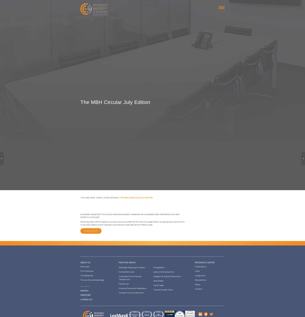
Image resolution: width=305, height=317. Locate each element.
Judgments (200, 275)
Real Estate (158, 281)
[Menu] (221, 7)
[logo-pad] (93, 7)
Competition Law (126, 272)
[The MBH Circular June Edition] (2, 158)
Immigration (158, 267)
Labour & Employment (163, 272)
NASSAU (84, 291)
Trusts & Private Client (163, 290)
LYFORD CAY (86, 300)
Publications (200, 266)
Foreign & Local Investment (131, 293)
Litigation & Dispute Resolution (167, 276)
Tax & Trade (158, 285)
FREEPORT (85, 295)
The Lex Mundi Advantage (92, 280)
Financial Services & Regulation (133, 288)
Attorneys (84, 266)
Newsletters (200, 280)
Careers (198, 289)
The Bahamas (86, 275)
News (197, 284)
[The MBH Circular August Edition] (303, 158)
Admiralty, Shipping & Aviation (132, 267)
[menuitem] (221, 7)
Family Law (124, 284)
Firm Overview (87, 271)
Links (197, 271)
